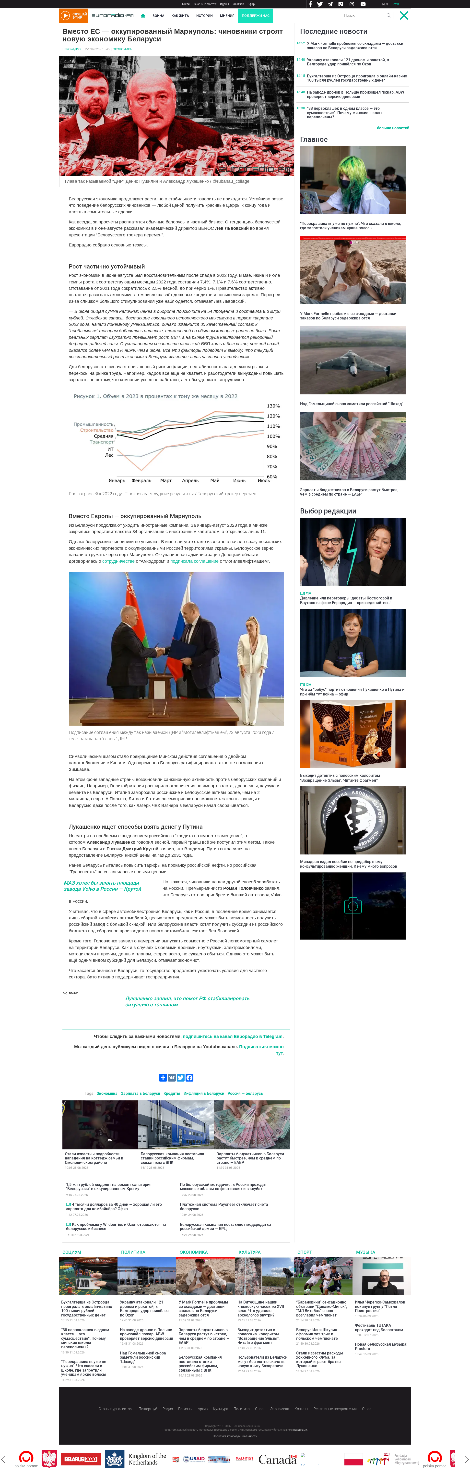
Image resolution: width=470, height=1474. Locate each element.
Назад (3, 1459)
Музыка (365, 1252)
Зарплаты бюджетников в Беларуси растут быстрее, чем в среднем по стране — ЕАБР (250, 1158)
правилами (300, 1429)
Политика (133, 1252)
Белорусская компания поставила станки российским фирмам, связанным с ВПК (172, 1158)
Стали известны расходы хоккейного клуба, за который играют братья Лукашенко (319, 1359)
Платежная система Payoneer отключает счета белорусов (224, 1206)
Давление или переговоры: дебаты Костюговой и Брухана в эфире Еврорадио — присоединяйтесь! (346, 600)
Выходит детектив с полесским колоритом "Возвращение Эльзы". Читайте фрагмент (340, 777)
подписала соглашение (194, 561)
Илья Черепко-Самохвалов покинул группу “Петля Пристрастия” (380, 1306)
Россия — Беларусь (245, 1093)
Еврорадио (71, 49)
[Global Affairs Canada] (251, 1459)
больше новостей (393, 128)
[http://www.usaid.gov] (167, 1459)
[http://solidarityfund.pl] (366, 1459)
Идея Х (224, 4)
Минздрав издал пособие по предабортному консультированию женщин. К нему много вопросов (348, 864)
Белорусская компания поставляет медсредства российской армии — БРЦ (225, 1226)
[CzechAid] (294, 1459)
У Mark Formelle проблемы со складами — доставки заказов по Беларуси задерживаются (355, 45)
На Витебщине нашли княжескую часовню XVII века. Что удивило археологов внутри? (349, 947)
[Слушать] (308, 593)
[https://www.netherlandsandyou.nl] (109, 1459)
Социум (71, 1252)
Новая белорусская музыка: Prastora (381, 1346)
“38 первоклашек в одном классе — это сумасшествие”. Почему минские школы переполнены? (344, 112)
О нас (366, 1409)
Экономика (122, 49)
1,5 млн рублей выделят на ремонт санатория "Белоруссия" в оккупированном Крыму (109, 1186)
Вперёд (467, 1459)
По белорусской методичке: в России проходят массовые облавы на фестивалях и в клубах (223, 1186)
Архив (203, 1409)
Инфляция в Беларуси (204, 1093)
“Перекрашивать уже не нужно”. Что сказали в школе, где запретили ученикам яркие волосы (350, 225)
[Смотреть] (68, 1204)
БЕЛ (385, 4)
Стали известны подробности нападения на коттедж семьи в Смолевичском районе (94, 1158)
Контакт (301, 1409)
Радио (168, 1409)
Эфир (251, 4)
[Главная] (112, 16)
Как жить (180, 16)
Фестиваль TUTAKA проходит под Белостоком (379, 1327)
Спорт (304, 1252)
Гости (186, 4)
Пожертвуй (148, 1409)
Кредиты (172, 1093)
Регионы (185, 1409)
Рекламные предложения (335, 1409)
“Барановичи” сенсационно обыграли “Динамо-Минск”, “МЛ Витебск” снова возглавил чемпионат (321, 1308)
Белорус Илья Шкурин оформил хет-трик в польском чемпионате (317, 1334)
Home (143, 16)
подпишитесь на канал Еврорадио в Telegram (232, 1036)
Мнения (227, 16)
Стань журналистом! (116, 1409)
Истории (204, 16)
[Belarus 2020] (54, 1459)
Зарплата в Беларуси (140, 1093)
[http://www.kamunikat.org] (192, 1459)
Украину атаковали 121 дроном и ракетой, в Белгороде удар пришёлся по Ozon (348, 62)
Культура (250, 1252)
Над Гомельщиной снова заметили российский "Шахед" (351, 404)
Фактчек (238, 4)
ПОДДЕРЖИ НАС (256, 16)
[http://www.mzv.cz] (217, 1459)
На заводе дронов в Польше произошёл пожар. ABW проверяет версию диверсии (355, 94)
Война (158, 16)
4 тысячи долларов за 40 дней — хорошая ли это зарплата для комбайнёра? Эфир (114, 1206)
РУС (396, 4)
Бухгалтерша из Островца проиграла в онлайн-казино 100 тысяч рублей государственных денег (357, 78)
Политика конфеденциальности (235, 1436)
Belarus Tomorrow (204, 4)
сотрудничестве (118, 561)
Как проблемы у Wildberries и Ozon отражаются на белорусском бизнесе (116, 1226)
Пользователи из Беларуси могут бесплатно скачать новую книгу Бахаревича (262, 1361)
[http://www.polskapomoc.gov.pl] (408, 1459)
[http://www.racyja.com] (149, 1459)
